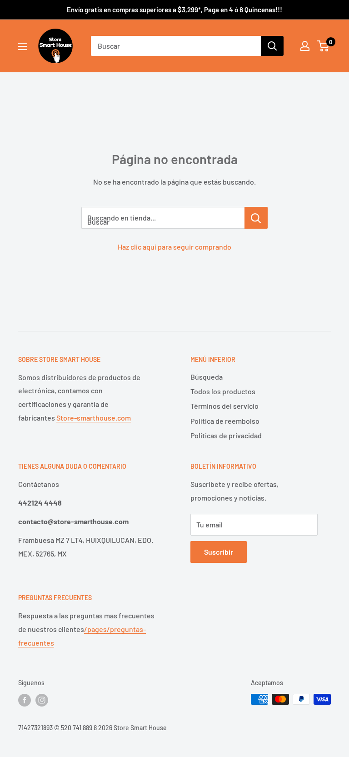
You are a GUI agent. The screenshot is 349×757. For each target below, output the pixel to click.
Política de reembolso (224, 420)
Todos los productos (222, 391)
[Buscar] (272, 46)
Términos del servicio (224, 405)
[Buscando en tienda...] (256, 218)
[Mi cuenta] (304, 46)
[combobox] (176, 46)
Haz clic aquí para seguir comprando (174, 246)
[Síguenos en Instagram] (41, 700)
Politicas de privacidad (226, 435)
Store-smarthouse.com (93, 417)
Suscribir (218, 551)
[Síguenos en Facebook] (24, 700)
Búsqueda (206, 376)
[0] (323, 45)
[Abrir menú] (22, 46)
